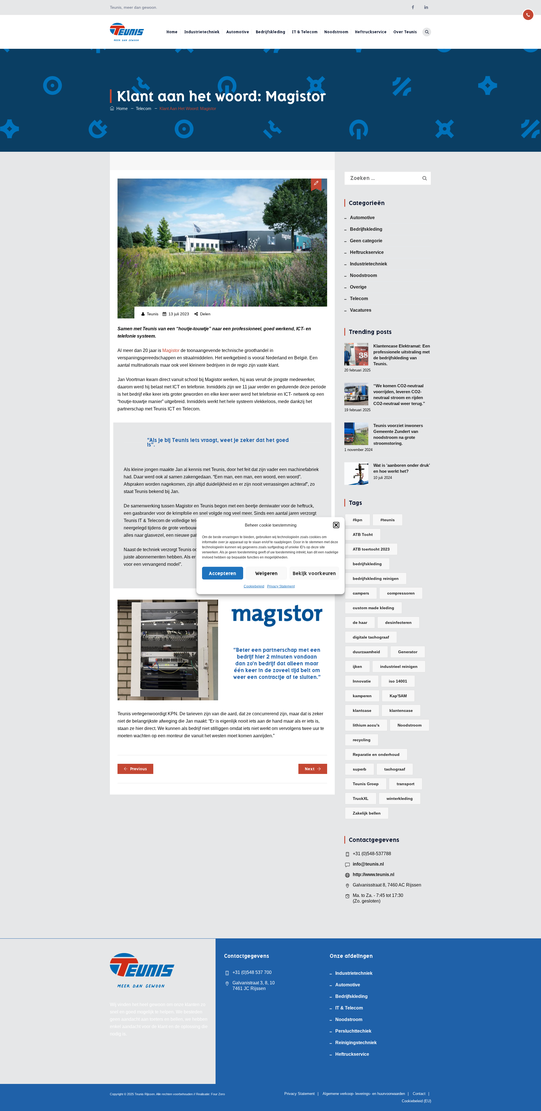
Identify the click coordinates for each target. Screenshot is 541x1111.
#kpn (357, 520)
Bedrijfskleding (270, 31)
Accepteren (222, 573)
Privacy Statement (281, 586)
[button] (336, 525)
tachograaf (394, 769)
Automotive (237, 31)
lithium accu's (366, 725)
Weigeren (266, 573)
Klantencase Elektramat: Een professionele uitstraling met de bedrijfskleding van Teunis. (401, 355)
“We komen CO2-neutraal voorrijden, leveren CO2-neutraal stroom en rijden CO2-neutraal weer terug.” (399, 394)
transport (405, 784)
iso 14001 (398, 681)
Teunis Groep (366, 784)
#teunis (387, 520)
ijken (357, 666)
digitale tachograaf (371, 637)
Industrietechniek (201, 31)
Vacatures (360, 310)
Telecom (359, 298)
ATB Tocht (363, 534)
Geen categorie (366, 240)
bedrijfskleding (367, 564)
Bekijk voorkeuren (314, 573)
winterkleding (400, 798)
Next (309, 768)
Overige (358, 287)
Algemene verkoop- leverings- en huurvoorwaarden (364, 1094)
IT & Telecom (305, 31)
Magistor (170, 350)
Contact (419, 1094)
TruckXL (361, 798)
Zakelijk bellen (367, 813)
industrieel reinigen (399, 666)
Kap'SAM (398, 696)
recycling (362, 740)
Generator (407, 652)
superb (359, 769)
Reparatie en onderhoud (376, 754)
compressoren (401, 593)
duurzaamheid (366, 652)
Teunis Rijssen (145, 1094)
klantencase (401, 710)
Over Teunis (405, 31)
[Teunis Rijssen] (127, 32)
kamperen (362, 696)
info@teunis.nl (368, 864)
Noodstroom (336, 31)
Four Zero (218, 1094)
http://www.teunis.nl (373, 874)
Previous (138, 768)
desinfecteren (398, 622)
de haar (360, 622)
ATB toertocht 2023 (371, 549)
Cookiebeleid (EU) (416, 1101)
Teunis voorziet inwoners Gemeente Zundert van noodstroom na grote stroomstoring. (398, 434)
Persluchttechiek (353, 1031)
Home (172, 31)
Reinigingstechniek (356, 1042)
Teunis (152, 314)
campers (361, 593)
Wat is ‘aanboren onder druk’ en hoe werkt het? (401, 468)
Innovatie (362, 681)
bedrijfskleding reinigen (376, 578)
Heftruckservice (371, 31)
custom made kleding (373, 608)
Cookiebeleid (254, 586)
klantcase (362, 710)
